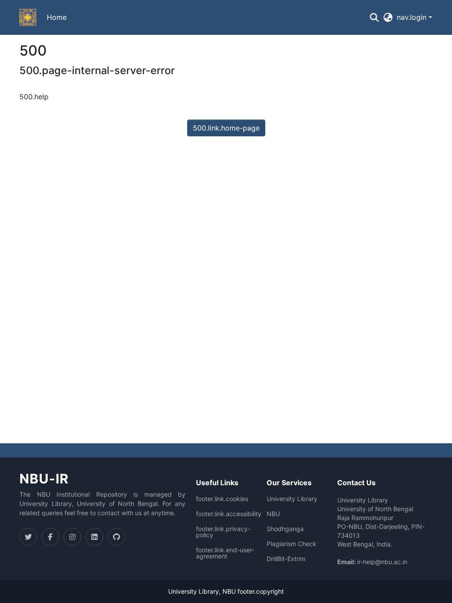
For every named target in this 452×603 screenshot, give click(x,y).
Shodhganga (285, 529)
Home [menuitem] (57, 17)
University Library (292, 499)
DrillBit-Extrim (286, 559)
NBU (273, 514)
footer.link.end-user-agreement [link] (225, 553)
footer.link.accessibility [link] (228, 514)
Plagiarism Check (291, 544)
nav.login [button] (413, 17)
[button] (27, 17)
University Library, (195, 591)
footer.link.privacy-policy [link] (223, 532)
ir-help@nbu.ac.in (382, 562)
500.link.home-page (226, 128)
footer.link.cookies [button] (222, 499)
